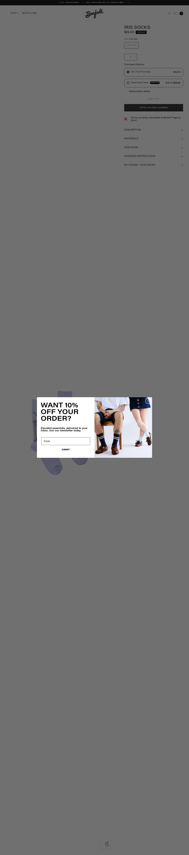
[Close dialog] (148, 401)
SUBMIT (66, 449)
